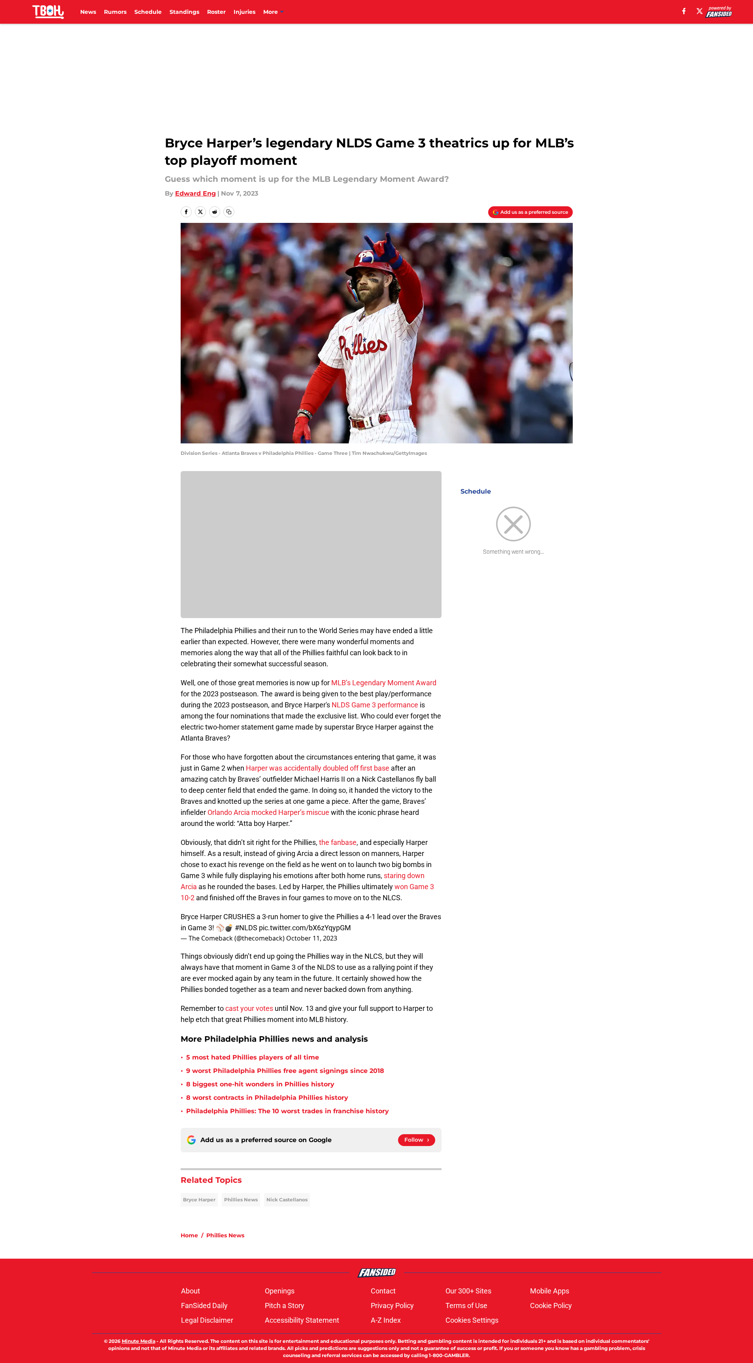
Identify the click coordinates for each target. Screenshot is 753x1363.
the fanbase (338, 842)
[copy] (228, 211)
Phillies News (241, 1200)
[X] (699, 11)
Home (189, 1235)
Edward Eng (195, 193)
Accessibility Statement (302, 1320)
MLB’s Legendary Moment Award (383, 683)
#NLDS (246, 928)
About (190, 1291)
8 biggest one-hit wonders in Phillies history (260, 1084)
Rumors (115, 11)
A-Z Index (386, 1320)
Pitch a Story (284, 1305)
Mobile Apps (549, 1291)
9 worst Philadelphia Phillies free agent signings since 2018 (285, 1071)
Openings (279, 1291)
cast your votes (249, 1008)
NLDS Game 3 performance (375, 705)
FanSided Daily (204, 1305)
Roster (216, 11)
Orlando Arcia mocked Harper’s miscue (268, 812)
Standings (184, 11)
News (88, 11)
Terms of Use (466, 1305)
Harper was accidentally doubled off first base (317, 768)
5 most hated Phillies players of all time (252, 1057)
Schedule (148, 11)
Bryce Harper (199, 1200)
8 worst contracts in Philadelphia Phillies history (267, 1097)
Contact (383, 1291)
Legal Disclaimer (207, 1320)
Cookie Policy (551, 1305)
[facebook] (684, 11)
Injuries (244, 11)
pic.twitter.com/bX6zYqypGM (305, 928)
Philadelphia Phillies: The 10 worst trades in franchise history (287, 1111)
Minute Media (138, 1341)
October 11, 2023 (311, 938)
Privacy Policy (392, 1305)
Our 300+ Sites (468, 1291)
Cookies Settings (471, 1320)
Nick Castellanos (287, 1200)
